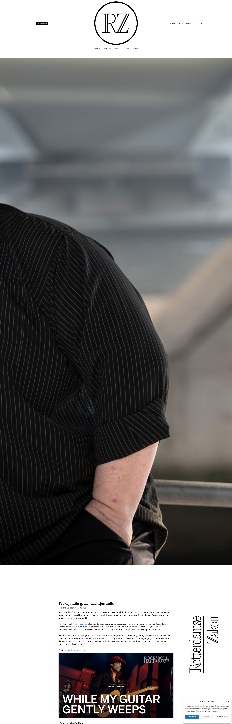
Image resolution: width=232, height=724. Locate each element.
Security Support (79, 624)
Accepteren (192, 716)
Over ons (173, 23)
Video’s (116, 49)
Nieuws (97, 49)
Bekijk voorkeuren (222, 716)
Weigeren (207, 716)
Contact (189, 23)
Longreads (107, 49)
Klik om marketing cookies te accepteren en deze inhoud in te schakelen (116, 685)
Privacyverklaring (207, 720)
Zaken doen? (42, 23)
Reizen (135, 49)
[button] (228, 701)
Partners (181, 23)
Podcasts (126, 49)
